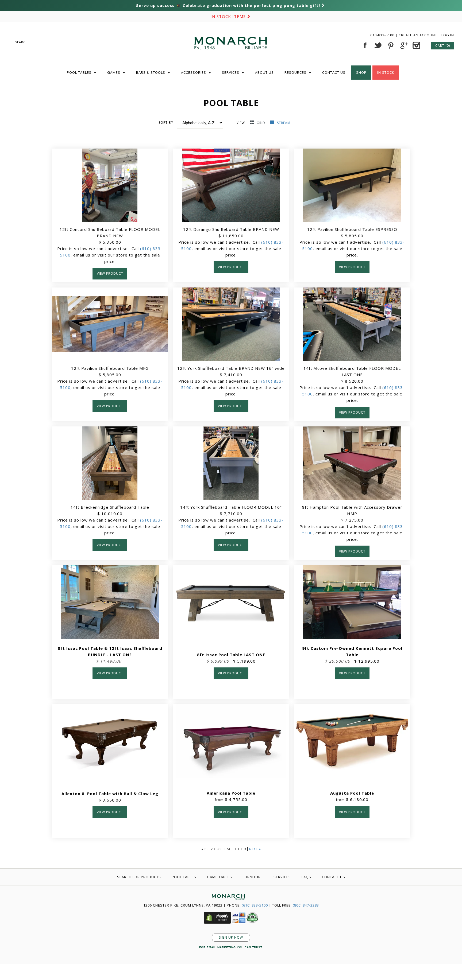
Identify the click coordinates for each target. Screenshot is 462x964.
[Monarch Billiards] (231, 30)
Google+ (403, 45)
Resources (297, 72)
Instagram (416, 45)
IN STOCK (385, 72)
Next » (255, 849)
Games (116, 72)
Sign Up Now (231, 937)
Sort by (166, 122)
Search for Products (139, 876)
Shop (361, 72)
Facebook (365, 45)
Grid (261, 123)
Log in (447, 35)
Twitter (378, 45)
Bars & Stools (153, 72)
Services (233, 72)
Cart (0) (442, 45)
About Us (264, 72)
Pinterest (390, 45)
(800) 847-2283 (306, 905)
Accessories (196, 72)
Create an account (418, 35)
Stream (283, 123)
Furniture (253, 876)
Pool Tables (81, 72)
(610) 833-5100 (255, 905)
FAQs (306, 876)
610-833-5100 (382, 35)
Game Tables (219, 876)
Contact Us (333, 72)
